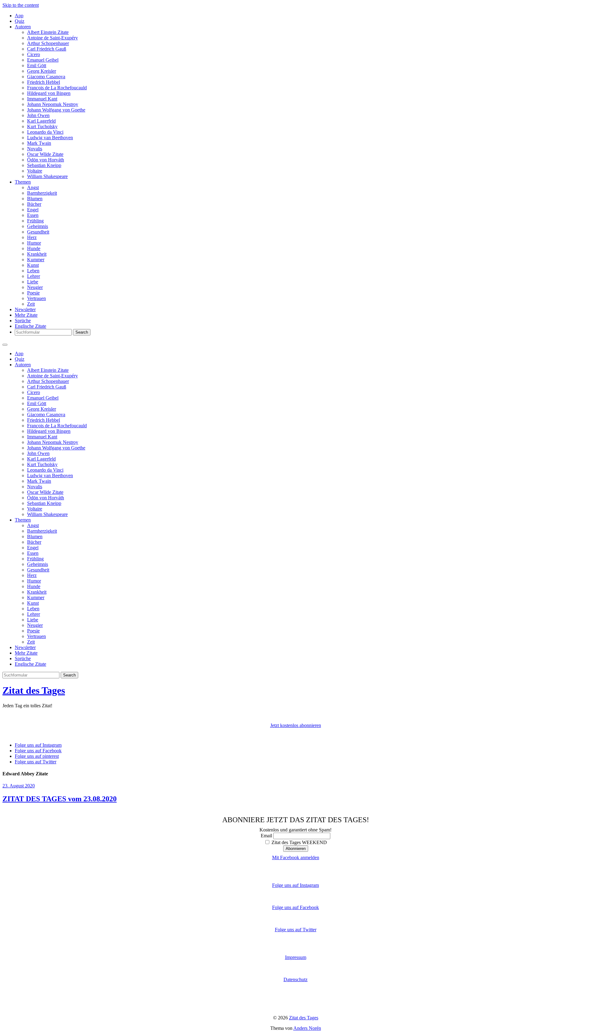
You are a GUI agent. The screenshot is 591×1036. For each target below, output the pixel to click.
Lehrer (33, 276)
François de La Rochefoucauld (57, 87)
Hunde (33, 248)
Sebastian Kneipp (44, 165)
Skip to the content (20, 5)
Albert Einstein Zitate (48, 32)
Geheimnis (37, 226)
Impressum (295, 957)
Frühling (35, 220)
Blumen (34, 198)
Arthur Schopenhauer (48, 43)
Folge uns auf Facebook (295, 907)
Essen (32, 215)
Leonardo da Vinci (45, 132)
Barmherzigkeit (42, 193)
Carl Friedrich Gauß (46, 48)
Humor (34, 243)
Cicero (33, 54)
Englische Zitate (30, 326)
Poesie (33, 292)
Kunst (33, 265)
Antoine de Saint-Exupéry (52, 37)
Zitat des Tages (33, 690)
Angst (33, 187)
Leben (33, 270)
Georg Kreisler (41, 71)
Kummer (35, 259)
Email (266, 835)
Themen (23, 182)
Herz (32, 237)
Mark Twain (39, 143)
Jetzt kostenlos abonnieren (295, 725)
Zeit (31, 304)
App (19, 15)
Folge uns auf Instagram (295, 885)
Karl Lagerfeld (41, 121)
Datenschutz (295, 979)
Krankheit (36, 254)
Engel (32, 209)
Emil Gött (36, 65)
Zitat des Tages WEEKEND (298, 842)
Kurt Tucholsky (42, 126)
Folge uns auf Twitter (295, 929)
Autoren (23, 26)
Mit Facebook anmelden (295, 857)
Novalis (34, 148)
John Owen (38, 115)
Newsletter (25, 309)
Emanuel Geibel (42, 60)
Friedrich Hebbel (43, 82)
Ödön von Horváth (45, 159)
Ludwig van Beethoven (50, 137)
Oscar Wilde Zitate (45, 154)
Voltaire (34, 170)
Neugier (35, 287)
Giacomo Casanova (46, 76)
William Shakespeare (47, 176)
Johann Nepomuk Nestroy (52, 104)
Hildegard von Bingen (48, 93)
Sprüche (23, 320)
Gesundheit (38, 231)
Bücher (34, 204)
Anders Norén (307, 1028)
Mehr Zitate (26, 315)
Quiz (19, 21)
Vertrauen (36, 298)
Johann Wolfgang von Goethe (56, 109)
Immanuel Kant (42, 98)
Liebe (32, 281)
